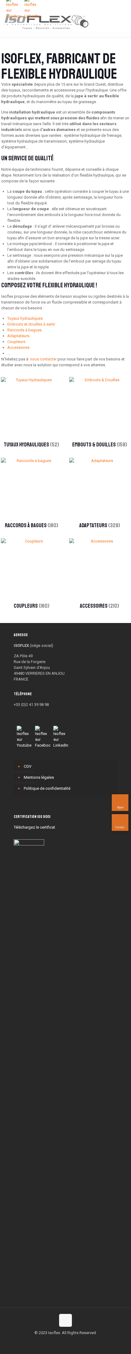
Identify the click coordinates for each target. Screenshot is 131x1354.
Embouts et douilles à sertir (31, 324)
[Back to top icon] (65, 1320)
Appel (120, 807)
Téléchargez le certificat (34, 827)
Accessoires (18, 347)
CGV (27, 766)
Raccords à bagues (24, 330)
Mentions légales (39, 777)
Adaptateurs (18, 336)
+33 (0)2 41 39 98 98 (31, 704)
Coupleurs (16, 341)
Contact (120, 827)
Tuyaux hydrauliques (25, 318)
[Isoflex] (46, 21)
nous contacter (43, 359)
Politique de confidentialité (47, 788)
